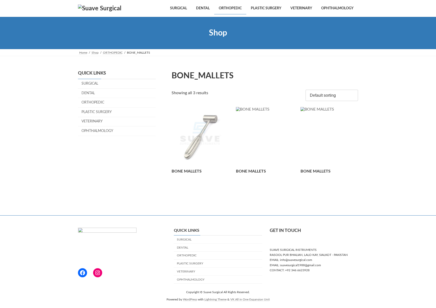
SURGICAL (89, 83)
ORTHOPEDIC (92, 102)
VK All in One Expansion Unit (250, 299)
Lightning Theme (215, 299)
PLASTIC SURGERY (96, 112)
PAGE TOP (421, 294)
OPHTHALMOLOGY (97, 131)
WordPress (190, 299)
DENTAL (88, 93)
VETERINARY (92, 121)
